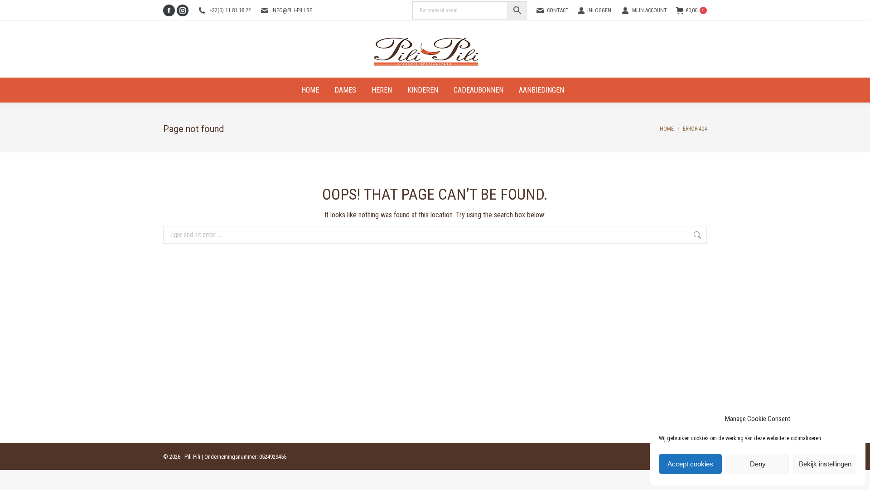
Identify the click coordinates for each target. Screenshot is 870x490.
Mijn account (649, 10)
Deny (758, 464)
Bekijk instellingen (825, 464)
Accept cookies (690, 464)
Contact (558, 10)
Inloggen (599, 10)
